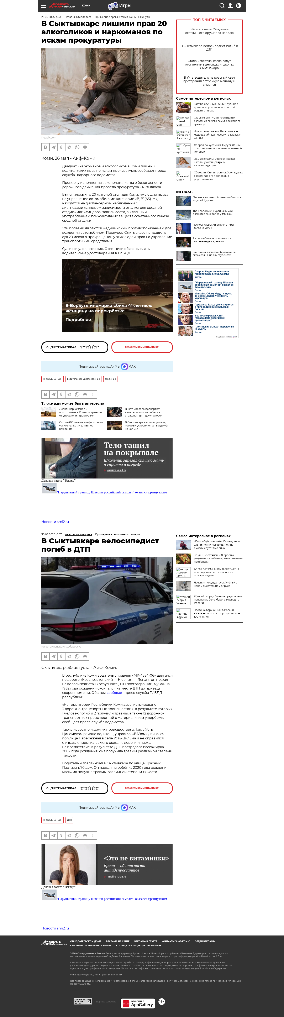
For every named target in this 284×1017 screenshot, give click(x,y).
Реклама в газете (145, 941)
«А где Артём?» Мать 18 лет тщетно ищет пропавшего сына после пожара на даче (216, 572)
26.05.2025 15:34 (51, 17)
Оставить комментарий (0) (142, 347)
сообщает (116, 693)
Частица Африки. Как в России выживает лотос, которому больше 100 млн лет (217, 613)
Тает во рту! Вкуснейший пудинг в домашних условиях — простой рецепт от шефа (216, 107)
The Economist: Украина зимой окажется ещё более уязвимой (213, 212)
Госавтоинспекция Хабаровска (61, 646)
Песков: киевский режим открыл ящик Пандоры (214, 226)
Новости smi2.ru (55, 522)
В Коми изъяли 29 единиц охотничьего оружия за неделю (209, 31)
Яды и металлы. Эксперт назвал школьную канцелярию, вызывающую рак (214, 162)
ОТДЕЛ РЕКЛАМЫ (205, 941)
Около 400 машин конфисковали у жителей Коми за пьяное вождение (81, 425)
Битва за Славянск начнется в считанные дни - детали (212, 240)
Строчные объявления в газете (90, 945)
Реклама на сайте (118, 941)
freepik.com (49, 137)
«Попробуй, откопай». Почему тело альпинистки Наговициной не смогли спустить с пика (217, 545)
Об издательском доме (85, 941)
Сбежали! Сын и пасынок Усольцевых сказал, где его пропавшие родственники (218, 176)
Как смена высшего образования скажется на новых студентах (214, 254)
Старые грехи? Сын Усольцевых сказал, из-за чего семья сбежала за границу (217, 121)
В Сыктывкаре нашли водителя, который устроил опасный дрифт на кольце (146, 425)
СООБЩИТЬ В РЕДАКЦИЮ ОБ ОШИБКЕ (139, 945)
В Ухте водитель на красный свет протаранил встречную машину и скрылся (209, 81)
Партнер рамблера (106, 1001)
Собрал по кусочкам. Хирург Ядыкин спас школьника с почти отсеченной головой (218, 148)
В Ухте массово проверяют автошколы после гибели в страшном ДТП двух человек (143, 412)
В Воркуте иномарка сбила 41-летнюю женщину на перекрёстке (108, 308)
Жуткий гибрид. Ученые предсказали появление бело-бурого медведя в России (218, 599)
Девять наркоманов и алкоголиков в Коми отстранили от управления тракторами (80, 412)
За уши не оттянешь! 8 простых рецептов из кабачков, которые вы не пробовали (218, 558)
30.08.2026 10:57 (51, 534)
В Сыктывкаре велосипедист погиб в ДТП (209, 47)
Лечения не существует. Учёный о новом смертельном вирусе (215, 584)
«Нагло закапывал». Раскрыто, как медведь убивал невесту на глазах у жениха (217, 135)
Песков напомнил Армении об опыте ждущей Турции (217, 199)
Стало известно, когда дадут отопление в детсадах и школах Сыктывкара (209, 64)
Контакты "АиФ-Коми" (176, 941)
